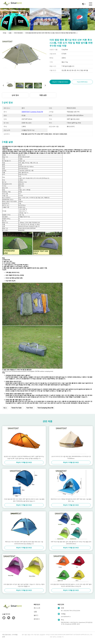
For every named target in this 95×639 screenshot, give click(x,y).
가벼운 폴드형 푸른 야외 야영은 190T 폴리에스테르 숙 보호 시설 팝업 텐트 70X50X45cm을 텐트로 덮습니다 (24, 500)
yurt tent (29, 408)
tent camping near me (45, 408)
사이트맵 (14, 634)
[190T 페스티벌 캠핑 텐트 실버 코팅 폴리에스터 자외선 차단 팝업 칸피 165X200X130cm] (71, 526)
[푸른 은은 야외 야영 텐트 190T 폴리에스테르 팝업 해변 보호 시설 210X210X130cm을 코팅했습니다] (24, 526)
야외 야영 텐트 (18, 33)
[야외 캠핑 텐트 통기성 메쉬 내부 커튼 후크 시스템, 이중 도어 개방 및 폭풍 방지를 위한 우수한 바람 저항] (24, 58)
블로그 (36, 615)
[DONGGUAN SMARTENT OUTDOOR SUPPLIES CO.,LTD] (12, 4)
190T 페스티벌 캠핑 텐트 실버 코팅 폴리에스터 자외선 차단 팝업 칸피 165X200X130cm (71, 542)
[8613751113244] (4, 618)
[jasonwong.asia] (13, 618)
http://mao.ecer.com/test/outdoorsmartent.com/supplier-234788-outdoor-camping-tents (27, 371)
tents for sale (16, 408)
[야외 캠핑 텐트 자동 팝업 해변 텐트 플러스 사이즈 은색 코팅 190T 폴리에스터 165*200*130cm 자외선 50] (71, 568)
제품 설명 (43, 95)
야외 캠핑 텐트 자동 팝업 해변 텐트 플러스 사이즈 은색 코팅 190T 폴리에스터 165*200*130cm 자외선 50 (71, 585)
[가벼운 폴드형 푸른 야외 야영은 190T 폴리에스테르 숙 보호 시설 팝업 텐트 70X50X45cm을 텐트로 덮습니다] (24, 483)
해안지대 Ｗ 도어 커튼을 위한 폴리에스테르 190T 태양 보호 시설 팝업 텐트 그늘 (71, 500)
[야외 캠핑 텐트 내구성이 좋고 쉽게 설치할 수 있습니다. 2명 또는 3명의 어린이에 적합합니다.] (24, 568)
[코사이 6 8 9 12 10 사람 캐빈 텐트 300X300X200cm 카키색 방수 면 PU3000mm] (71, 440)
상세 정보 (15, 95)
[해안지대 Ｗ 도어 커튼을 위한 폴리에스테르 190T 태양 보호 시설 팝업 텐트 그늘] (71, 483)
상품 (10, 33)
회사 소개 (37, 608)
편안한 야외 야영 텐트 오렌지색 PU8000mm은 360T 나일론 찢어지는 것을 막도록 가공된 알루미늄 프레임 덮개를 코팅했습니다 (24, 457)
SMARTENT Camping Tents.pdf (32, 112)
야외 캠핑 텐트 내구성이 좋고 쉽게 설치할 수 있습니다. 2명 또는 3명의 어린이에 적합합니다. (24, 585)
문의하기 (37, 619)
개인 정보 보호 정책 (6, 636)
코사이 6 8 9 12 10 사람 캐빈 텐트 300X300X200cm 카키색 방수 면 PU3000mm (71, 457)
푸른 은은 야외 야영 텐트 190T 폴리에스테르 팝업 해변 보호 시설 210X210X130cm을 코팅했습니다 (24, 542)
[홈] (12, 608)
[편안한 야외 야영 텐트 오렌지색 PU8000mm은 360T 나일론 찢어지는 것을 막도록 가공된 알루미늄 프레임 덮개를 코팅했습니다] (24, 440)
